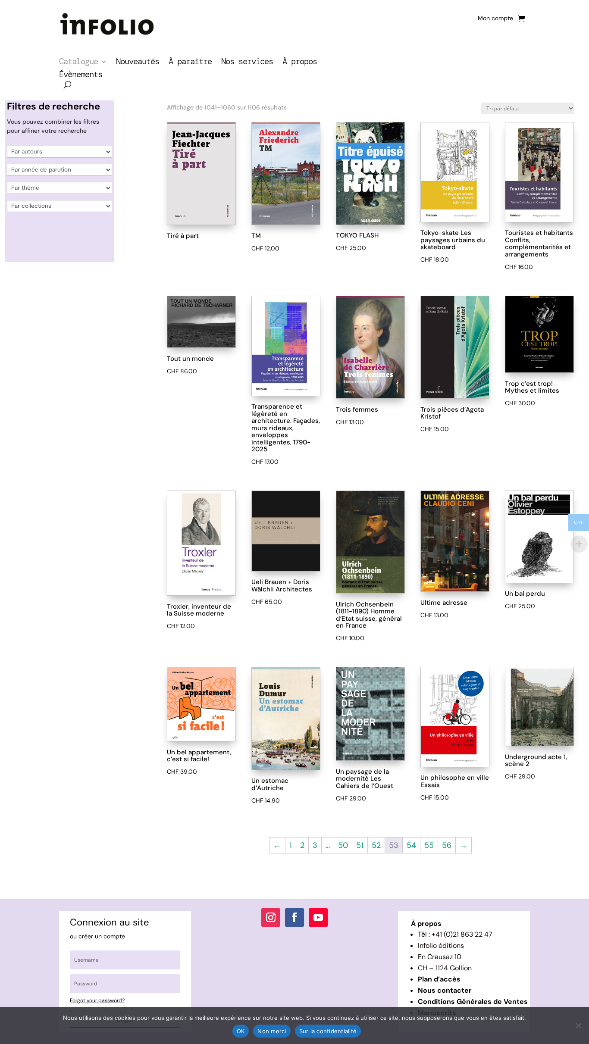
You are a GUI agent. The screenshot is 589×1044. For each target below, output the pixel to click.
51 (359, 845)
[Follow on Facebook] (294, 917)
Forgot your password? (97, 1000)
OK (241, 1031)
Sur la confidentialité (328, 1031)
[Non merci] (578, 1025)
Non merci (271, 1031)
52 (376, 845)
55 (429, 845)
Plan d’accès (439, 979)
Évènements (80, 76)
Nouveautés (137, 63)
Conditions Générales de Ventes (473, 1001)
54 (411, 845)
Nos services (247, 63)
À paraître (190, 63)
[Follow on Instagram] (270, 917)
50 (343, 845)
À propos (299, 63)
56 (446, 845)
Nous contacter (445, 990)
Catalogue (78, 63)
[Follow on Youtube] (318, 917)
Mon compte (495, 18)
